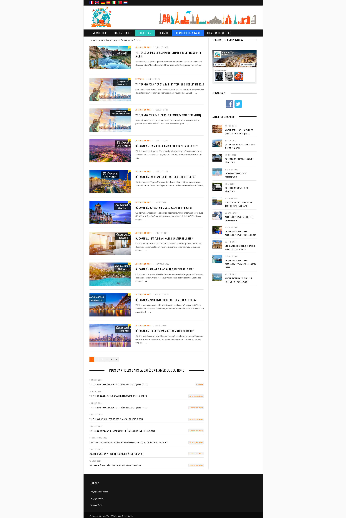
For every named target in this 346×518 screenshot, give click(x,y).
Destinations (121, 33)
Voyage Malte (97, 498)
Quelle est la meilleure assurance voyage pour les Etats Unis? (240, 264)
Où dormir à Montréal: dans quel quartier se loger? (115, 465)
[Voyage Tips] (100, 17)
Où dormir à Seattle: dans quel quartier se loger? (164, 238)
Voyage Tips (100, 33)
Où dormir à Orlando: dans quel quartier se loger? (164, 269)
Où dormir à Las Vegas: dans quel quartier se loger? (165, 177)
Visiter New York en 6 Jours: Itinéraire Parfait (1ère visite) (118, 384)
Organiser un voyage (188, 33)
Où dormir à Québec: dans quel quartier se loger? (163, 207)
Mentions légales (125, 516)
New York (139, 79)
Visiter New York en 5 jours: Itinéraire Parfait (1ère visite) (168, 115)
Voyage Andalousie (99, 491)
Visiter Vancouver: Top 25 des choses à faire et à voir (116, 419)
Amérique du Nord (143, 47)
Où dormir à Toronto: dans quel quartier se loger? (164, 331)
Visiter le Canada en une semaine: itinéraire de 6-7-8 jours (118, 396)
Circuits (144, 33)
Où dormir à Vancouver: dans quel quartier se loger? (165, 300)
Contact (163, 33)
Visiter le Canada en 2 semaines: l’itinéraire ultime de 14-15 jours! (122, 430)
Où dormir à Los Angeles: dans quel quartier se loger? (166, 146)
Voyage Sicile (97, 505)
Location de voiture (219, 33)
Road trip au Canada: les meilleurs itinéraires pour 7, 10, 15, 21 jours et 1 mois (128, 442)
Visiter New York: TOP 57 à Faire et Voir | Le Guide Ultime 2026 (169, 84)
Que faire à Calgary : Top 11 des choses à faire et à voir (116, 453)
